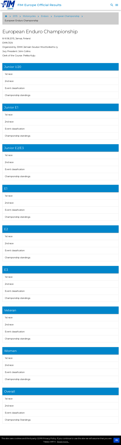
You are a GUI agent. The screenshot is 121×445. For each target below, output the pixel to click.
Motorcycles (29, 16)
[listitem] (60, 74)
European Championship (66, 16)
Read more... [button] (63, 441)
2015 (15, 16)
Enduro (45, 16)
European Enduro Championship (21, 20)
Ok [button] (116, 440)
